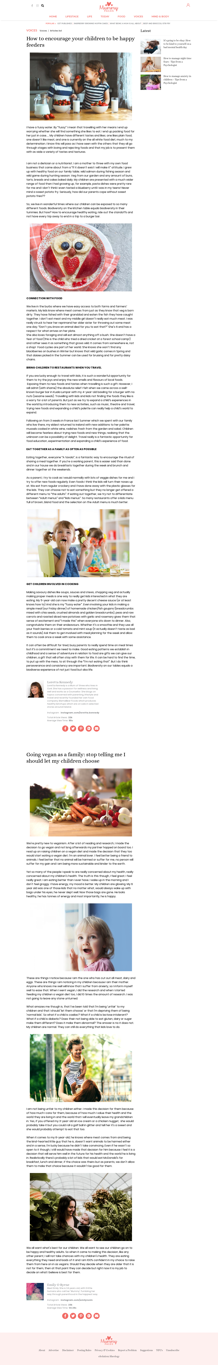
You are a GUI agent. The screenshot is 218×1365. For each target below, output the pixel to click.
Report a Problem (127, 1350)
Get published (64, 23)
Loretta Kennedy (60, 682)
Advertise (54, 1350)
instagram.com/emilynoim (77, 1300)
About (42, 1350)
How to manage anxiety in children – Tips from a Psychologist (177, 79)
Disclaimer (68, 1350)
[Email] (97, 728)
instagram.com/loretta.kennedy (80, 712)
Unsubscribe (172, 1350)
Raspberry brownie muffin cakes (91, 23)
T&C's (159, 1350)
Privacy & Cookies (105, 1350)
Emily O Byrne (58, 1285)
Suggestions (146, 1350)
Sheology (115, 1356)
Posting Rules (84, 1350)
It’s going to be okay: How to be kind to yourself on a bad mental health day (177, 43)
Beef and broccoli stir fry (156, 23)
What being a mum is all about (125, 23)
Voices (31, 30)
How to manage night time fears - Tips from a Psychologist (177, 61)
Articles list (56, 30)
